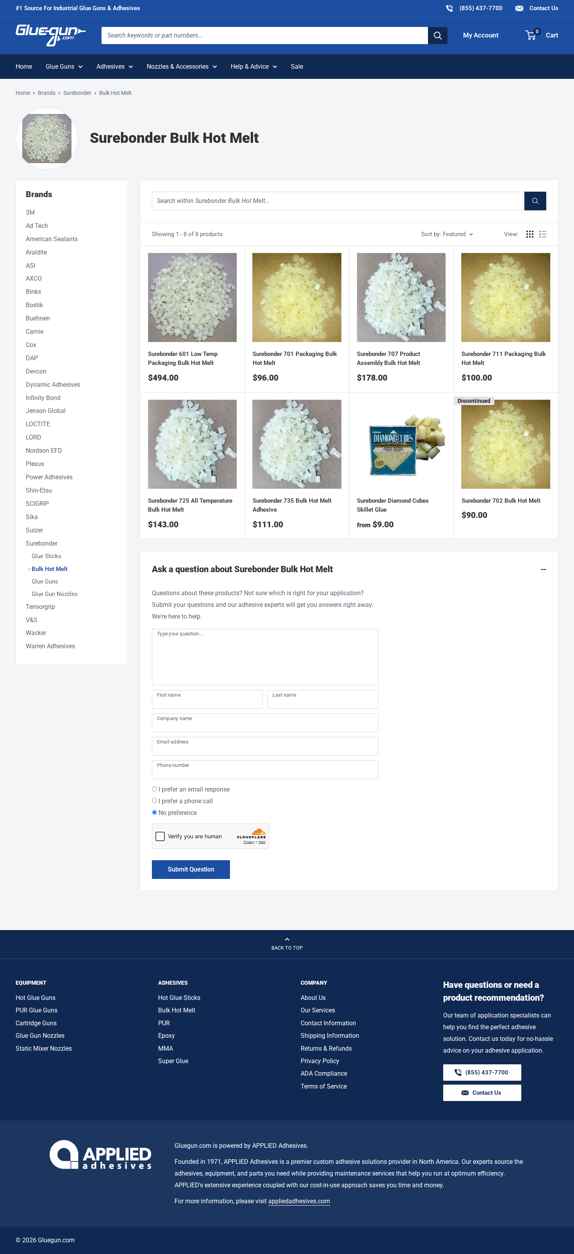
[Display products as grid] (529, 234)
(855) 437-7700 (474, 8)
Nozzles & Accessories (178, 66)
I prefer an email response (194, 789)
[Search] (437, 35)
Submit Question (191, 869)
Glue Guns (60, 66)
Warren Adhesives (50, 646)
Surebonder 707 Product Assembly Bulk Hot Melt (388, 358)
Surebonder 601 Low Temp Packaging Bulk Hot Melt (182, 358)
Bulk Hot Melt (50, 569)
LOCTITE (38, 424)
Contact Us (543, 8)
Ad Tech (37, 225)
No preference (178, 812)
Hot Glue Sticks (179, 997)
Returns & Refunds (326, 1048)
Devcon (36, 371)
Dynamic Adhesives (53, 384)
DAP (32, 358)
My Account (481, 35)
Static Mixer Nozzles (44, 1048)
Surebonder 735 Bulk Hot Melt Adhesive (292, 505)
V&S (31, 620)
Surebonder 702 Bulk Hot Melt (501, 500)
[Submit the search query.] (535, 201)
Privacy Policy (320, 1061)
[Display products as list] (542, 234)
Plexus (35, 464)
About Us (313, 997)
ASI (30, 265)
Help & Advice (250, 66)
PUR (164, 1023)
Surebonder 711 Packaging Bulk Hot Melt (504, 358)
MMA (165, 1048)
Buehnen (38, 318)
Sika (32, 517)
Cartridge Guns (36, 1023)
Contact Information (328, 1023)
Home (24, 66)
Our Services (318, 1010)
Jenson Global (46, 410)
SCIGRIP (37, 503)
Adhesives (110, 66)
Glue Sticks (46, 556)
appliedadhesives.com (299, 1201)
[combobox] (265, 35)
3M (30, 212)
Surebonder (77, 93)
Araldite (36, 252)
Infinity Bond (43, 398)
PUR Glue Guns (36, 1010)
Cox (31, 345)
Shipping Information (330, 1035)
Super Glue (173, 1061)
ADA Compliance (324, 1073)
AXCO (34, 278)
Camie (34, 331)
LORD (33, 437)
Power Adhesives (49, 477)
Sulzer (34, 530)
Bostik (34, 305)
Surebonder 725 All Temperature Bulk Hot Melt (190, 505)
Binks (33, 291)
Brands (46, 93)
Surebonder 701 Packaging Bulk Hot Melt (295, 358)
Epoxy (166, 1035)
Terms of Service (324, 1086)
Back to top (287, 948)
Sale (297, 66)
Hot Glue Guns (35, 997)
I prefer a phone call (186, 801)
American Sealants (52, 239)
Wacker (36, 633)
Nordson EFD (44, 450)
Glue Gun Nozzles (55, 594)
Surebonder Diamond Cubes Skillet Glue (393, 505)
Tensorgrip (40, 606)
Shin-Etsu (39, 490)
